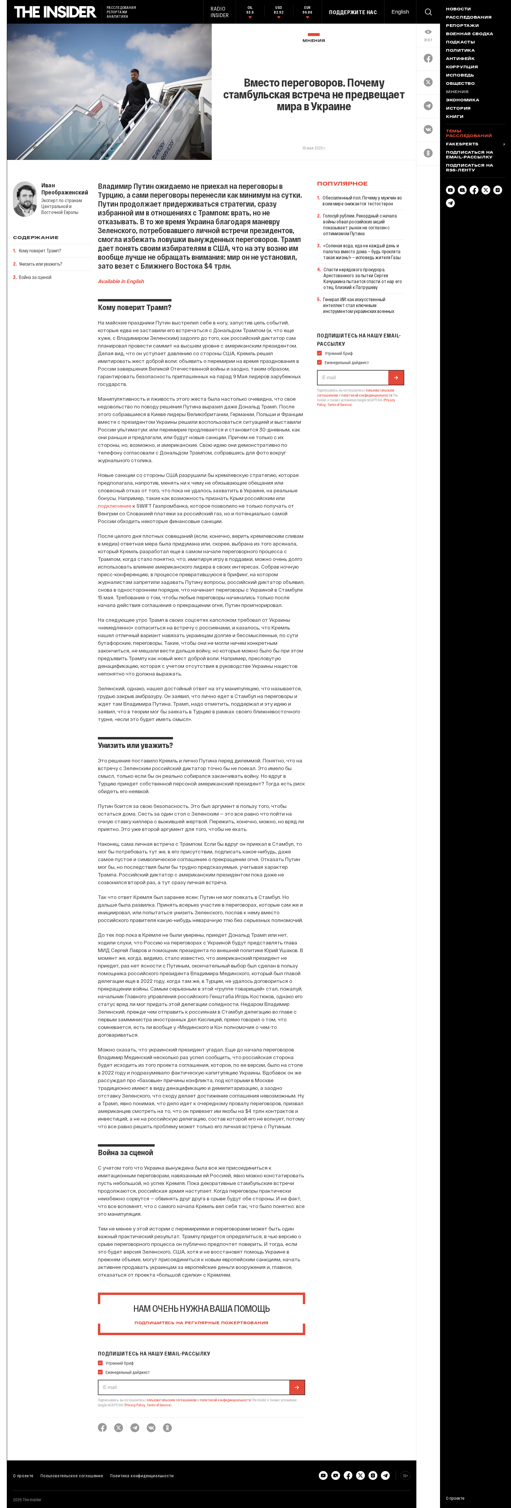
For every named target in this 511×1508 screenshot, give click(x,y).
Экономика (462, 100)
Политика (460, 51)
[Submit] (297, 1387)
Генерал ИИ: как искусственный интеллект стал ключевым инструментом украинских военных (358, 305)
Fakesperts (462, 144)
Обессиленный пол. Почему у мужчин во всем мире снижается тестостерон (362, 200)
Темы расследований (469, 134)
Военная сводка (469, 34)
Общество (460, 84)
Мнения (314, 41)
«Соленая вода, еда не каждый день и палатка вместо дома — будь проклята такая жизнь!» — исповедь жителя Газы (362, 251)
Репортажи (462, 26)
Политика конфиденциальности (142, 1475)
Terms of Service (158, 1405)
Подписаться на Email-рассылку (469, 155)
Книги (455, 117)
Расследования (468, 18)
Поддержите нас (353, 12)
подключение (114, 506)
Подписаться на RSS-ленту (469, 168)
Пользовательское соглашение (72, 1475)
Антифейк (460, 59)
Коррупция (462, 67)
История (458, 109)
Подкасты (460, 42)
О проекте (23, 1475)
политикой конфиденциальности (225, 1400)
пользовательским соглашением (172, 1400)
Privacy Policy (135, 1405)
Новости (458, 9)
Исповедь (460, 75)
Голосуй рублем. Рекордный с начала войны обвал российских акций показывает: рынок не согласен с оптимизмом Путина (360, 224)
